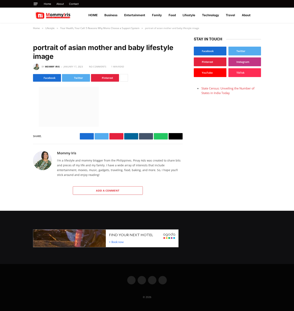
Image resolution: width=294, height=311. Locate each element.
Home (47, 3)
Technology (210, 15)
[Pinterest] (19, 133)
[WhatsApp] (19, 124)
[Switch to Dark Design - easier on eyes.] (259, 15)
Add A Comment (107, 190)
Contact (74, 3)
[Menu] (36, 4)
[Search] (259, 4)
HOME (93, 15)
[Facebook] (19, 99)
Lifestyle (189, 15)
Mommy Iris (52, 66)
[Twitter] (19, 107)
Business (110, 15)
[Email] (19, 141)
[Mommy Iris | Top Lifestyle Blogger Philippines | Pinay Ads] (61, 15)
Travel (230, 15)
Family (157, 15)
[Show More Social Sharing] (124, 78)
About (60, 3)
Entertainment (134, 15)
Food (172, 15)
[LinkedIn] (19, 116)
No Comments (97, 66)
